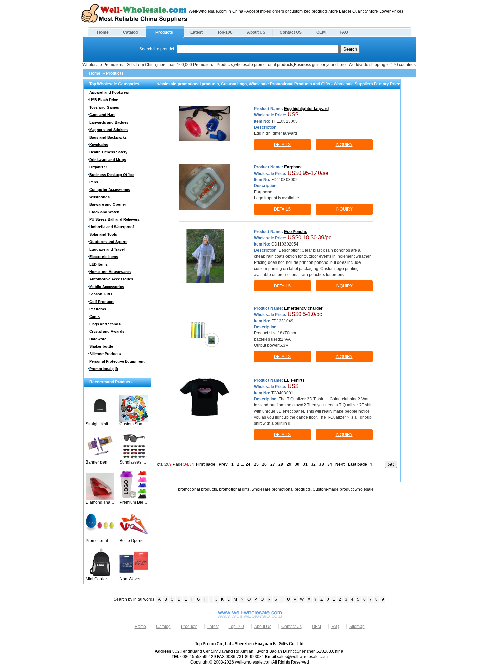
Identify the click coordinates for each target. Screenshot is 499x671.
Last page (357, 464)
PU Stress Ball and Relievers (114, 219)
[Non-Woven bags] (133, 575)
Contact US (291, 32)
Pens (93, 182)
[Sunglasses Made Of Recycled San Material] (133, 458)
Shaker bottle (101, 346)
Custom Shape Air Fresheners (133, 424)
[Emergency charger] (204, 334)
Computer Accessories (109, 189)
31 (305, 464)
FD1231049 (282, 321)
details (282, 144)
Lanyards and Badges (108, 122)
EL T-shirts (294, 380)
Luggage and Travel (107, 249)
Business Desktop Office (111, 175)
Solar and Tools (103, 234)
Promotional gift (103, 369)
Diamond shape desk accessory (100, 502)
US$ (293, 114)
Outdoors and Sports (108, 242)
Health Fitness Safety (108, 152)
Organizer (98, 167)
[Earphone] (204, 187)
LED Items (98, 264)
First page (205, 464)
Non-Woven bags (133, 579)
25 (256, 464)
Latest (196, 32)
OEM (321, 32)
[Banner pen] (100, 458)
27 (272, 464)
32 (313, 464)
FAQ (344, 32)
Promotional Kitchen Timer (100, 540)
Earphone (293, 167)
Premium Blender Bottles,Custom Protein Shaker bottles (133, 502)
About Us (262, 626)
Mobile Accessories (106, 287)
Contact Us (291, 626)
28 (280, 464)
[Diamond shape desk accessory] (100, 498)
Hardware (97, 339)
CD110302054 (284, 244)
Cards (94, 316)
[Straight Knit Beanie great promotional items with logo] (100, 420)
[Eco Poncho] (204, 256)
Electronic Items (103, 257)
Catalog (130, 32)
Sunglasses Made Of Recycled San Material (133, 462)
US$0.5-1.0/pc (305, 314)
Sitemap (357, 626)
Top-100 (225, 32)
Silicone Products (105, 354)
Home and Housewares (110, 272)
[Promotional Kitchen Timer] (100, 536)
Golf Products (101, 302)
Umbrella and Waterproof (111, 227)
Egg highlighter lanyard (306, 108)
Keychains (98, 145)
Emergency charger (303, 308)
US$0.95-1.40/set (309, 173)
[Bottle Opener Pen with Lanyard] (133, 536)
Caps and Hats (102, 115)
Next (340, 464)
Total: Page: (174, 464)
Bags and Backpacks (108, 137)
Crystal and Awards (106, 331)
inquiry (344, 144)
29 (289, 464)
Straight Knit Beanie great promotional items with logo (100, 424)
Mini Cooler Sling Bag (100, 579)
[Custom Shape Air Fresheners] (133, 420)
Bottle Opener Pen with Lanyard (133, 540)
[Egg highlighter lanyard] (204, 124)
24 (248, 464)
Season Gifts (100, 294)
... (242, 464)
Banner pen (96, 462)
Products (164, 32)
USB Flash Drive (103, 100)
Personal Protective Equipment (117, 361)
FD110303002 (284, 179)
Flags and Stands (105, 324)
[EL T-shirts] (204, 396)
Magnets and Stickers (108, 130)
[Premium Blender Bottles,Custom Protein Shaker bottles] (133, 498)
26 (264, 464)
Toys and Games (104, 107)
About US (256, 32)
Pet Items (97, 309)
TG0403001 (282, 393)
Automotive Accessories (111, 279)
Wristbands (99, 197)
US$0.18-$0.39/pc (309, 237)
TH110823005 (284, 121)
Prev (223, 464)
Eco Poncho (295, 231)
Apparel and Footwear (109, 92)
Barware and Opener (107, 204)
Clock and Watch (104, 212)
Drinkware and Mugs (107, 160)
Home (103, 32)
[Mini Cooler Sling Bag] (100, 575)
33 (321, 464)
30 (297, 464)
